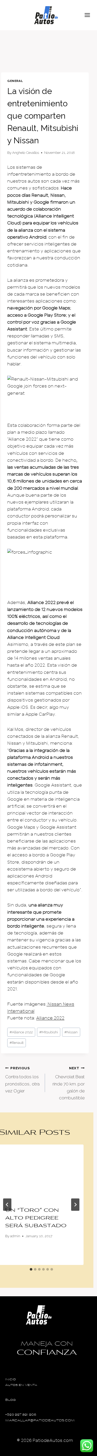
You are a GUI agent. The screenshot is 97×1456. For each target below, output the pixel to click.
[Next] (75, 1204)
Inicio (10, 1379)
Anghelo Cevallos (25, 152)
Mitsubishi (48, 1032)
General (15, 81)
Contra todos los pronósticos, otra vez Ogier (22, 1079)
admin (15, 1236)
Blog (10, 1400)
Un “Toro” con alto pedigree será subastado (35, 1218)
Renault (17, 1043)
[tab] (31, 1269)
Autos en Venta (21, 1385)
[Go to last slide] (7, 1204)
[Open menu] (89, 15)
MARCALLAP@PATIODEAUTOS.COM (40, 1420)
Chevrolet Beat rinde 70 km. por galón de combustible (69, 1083)
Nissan (71, 1032)
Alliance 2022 (50, 1018)
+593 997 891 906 (20, 1415)
